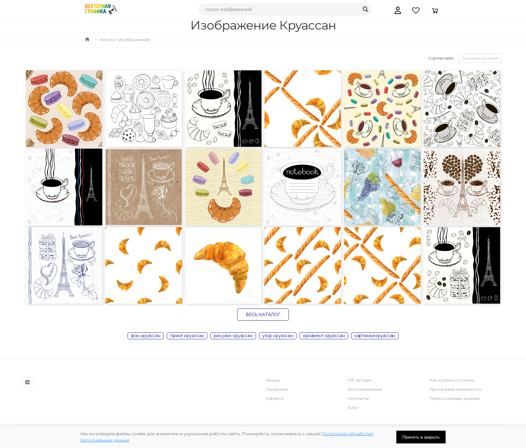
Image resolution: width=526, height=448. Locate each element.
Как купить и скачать (452, 380)
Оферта (274, 398)
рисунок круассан (233, 335)
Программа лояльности (455, 389)
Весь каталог (263, 314)
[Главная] (87, 39)
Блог (353, 407)
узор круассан (277, 335)
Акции (273, 380)
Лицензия (277, 389)
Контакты (358, 398)
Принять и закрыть (421, 437)
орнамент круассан (324, 335)
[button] (397, 10)
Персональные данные (454, 398)
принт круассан (187, 335)
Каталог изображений (125, 39)
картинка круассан (375, 335)
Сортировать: (441, 58)
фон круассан (145, 335)
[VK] (27, 382)
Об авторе (359, 380)
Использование (365, 389)
